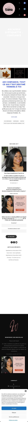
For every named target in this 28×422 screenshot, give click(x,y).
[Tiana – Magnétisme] (9, 9)
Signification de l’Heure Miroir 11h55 (13, 255)
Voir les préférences (14, 417)
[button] (25, 391)
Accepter (14, 408)
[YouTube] (25, 15)
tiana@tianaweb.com (15, 386)
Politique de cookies (13, 420)
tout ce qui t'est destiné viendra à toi (14, 123)
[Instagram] (25, 9)
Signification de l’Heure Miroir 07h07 (13, 250)
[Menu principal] (19, 15)
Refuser (14, 412)
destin (22, 121)
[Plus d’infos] (19, 9)
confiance (16, 121)
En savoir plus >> (14, 183)
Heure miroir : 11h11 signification (14, 252)
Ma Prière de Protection (14, 259)
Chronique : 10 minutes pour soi (13, 257)
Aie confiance (7, 121)
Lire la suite (14, 116)
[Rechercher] (19, 3)
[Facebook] (25, 3)
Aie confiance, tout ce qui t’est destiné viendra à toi (14, 84)
